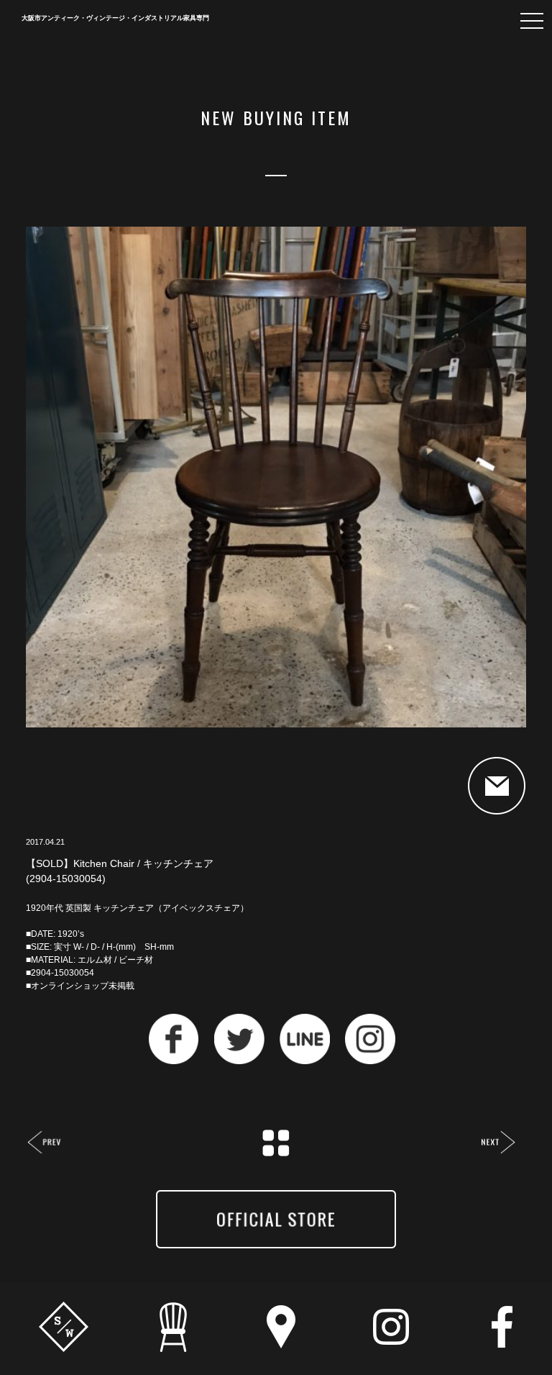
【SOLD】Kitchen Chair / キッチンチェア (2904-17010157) (45, 1144)
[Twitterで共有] (239, 1060)
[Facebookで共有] (174, 1060)
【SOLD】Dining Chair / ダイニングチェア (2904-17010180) (498, 1144)
